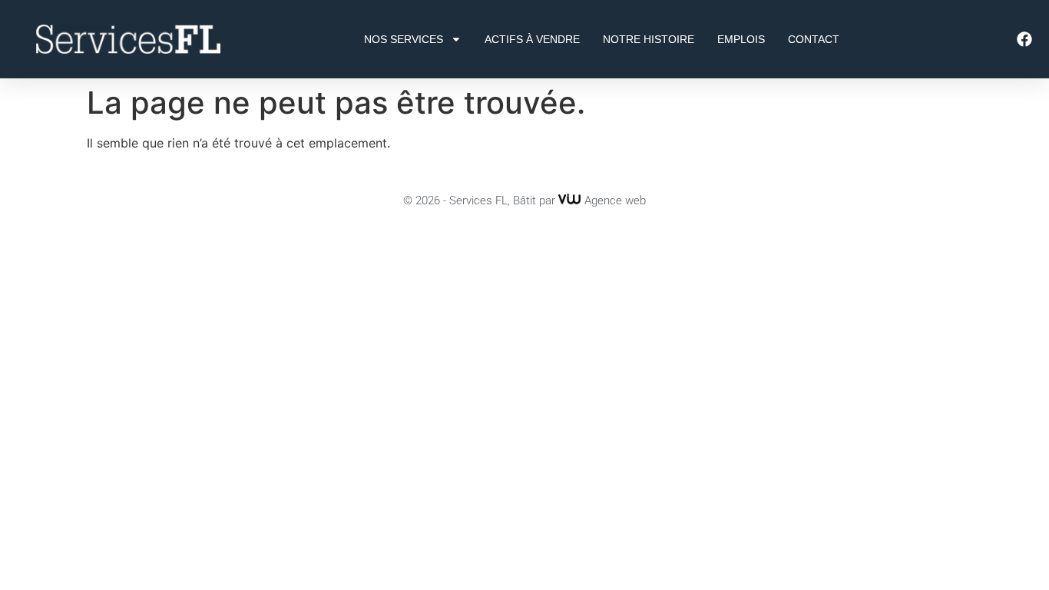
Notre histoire (648, 39)
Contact (813, 39)
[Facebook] (1024, 39)
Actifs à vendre (532, 39)
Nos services (403, 39)
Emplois (741, 39)
